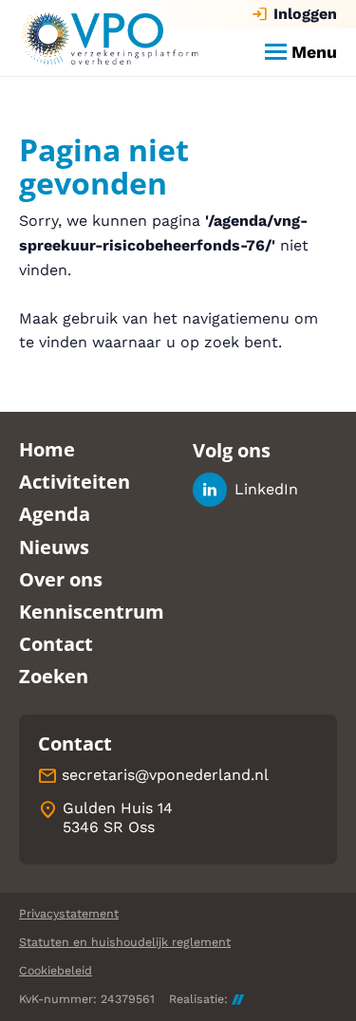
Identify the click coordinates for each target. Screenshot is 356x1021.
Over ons (61, 579)
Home (47, 449)
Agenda (54, 514)
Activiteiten (74, 481)
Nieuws (54, 547)
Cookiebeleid (55, 970)
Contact (56, 644)
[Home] (109, 38)
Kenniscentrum (91, 611)
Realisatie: (198, 999)
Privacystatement (69, 913)
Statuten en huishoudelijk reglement (125, 942)
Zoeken (53, 676)
